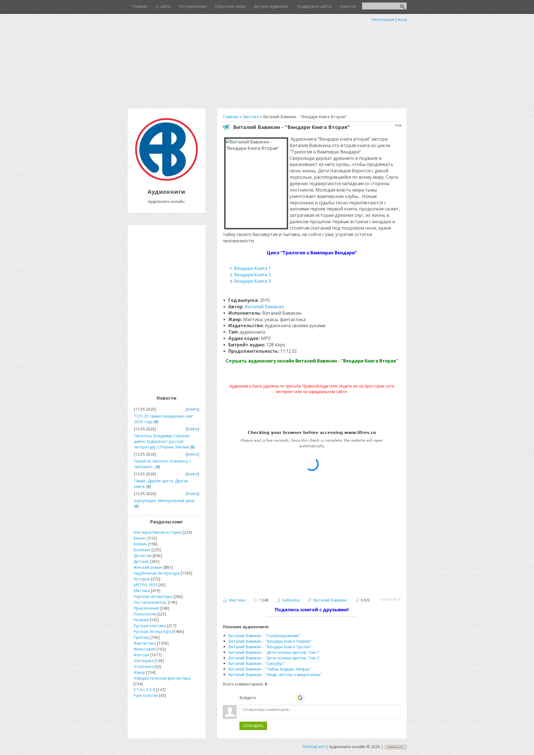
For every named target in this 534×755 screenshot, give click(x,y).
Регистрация (383, 19)
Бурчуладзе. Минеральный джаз (164, 500)
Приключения (146, 608)
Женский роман (148, 567)
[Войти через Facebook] (281, 698)
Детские (141, 561)
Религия (141, 619)
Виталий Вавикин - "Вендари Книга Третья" (269, 646)
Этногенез (143, 666)
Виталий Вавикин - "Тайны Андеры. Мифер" (269, 669)
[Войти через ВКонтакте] (271, 698)
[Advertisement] (267, 64)
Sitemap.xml (314, 746)
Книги (192, 409)
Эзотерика (144, 660)
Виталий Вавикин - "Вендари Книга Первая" (270, 641)
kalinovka (291, 600)
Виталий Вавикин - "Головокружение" (264, 635)
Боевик (140, 544)
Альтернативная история (158, 532)
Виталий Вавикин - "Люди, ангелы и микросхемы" (275, 674)
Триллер (141, 637)
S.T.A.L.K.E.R (144, 689)
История (142, 579)
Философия (144, 649)
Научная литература (153, 596)
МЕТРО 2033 (145, 584)
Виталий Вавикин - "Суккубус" (256, 663)
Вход (402, 19)
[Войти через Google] (300, 697)
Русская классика (150, 625)
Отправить (253, 725)
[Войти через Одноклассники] (310, 698)
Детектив (143, 555)
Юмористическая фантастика (162, 678)
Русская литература (152, 631)
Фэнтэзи (141, 654)
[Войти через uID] (262, 698)
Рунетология (146, 695)
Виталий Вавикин (264, 307)
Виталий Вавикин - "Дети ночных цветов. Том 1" (274, 652)
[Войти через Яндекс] (290, 698)
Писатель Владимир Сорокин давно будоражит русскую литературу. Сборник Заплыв (161, 441)
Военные (142, 549)
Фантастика (145, 643)
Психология (145, 614)
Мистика (237, 600)
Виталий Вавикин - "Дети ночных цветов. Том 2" (274, 657)
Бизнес (140, 538)
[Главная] (166, 179)
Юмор (139, 672)
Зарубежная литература (157, 573)
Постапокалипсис (150, 602)
